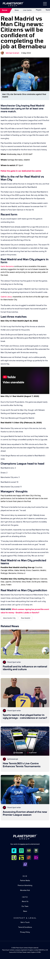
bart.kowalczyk (12, 759)
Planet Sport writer (14, 662)
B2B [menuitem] (25, 876)
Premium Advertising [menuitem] (25, 885)
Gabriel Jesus (6, 297)
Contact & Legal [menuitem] (25, 918)
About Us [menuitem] (25, 901)
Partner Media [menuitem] (25, 880)
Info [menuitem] (25, 897)
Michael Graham (12, 53)
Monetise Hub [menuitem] (25, 890)
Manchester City (9, 618)
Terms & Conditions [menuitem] (25, 927)
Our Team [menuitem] (25, 906)
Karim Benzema (7, 266)
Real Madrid (25, 618)
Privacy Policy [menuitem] (25, 932)
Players (38, 10)
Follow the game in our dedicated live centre (21, 171)
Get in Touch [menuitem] (25, 922)
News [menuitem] (25, 911)
